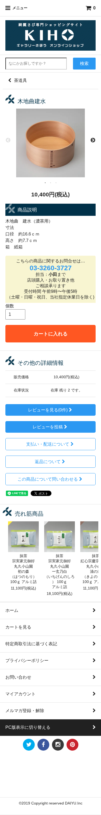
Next (93, 140)
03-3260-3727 (51, 268)
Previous (8, 140)
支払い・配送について (47, 444)
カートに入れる (51, 334)
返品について (48, 461)
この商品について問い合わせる (48, 479)
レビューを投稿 (48, 427)
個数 (9, 306)
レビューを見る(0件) (48, 410)
